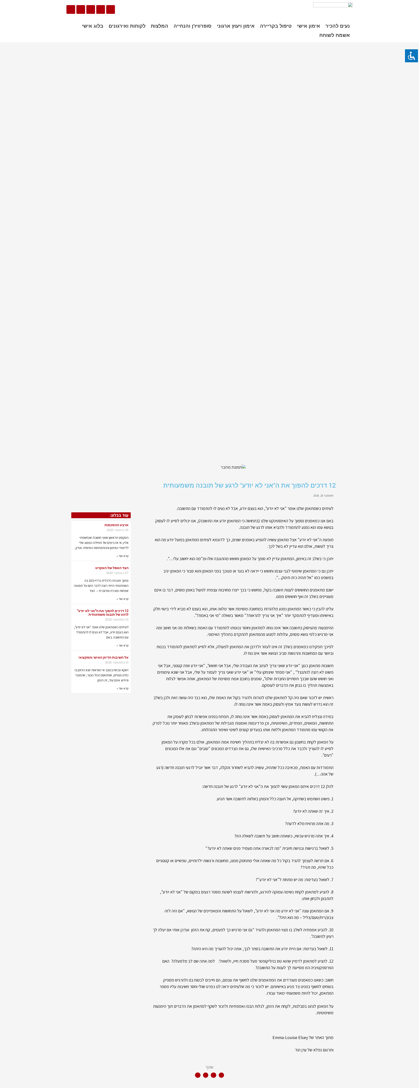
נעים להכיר (337, 26)
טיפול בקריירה (276, 26)
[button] (221, 1075)
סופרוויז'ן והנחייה (192, 26)
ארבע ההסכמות (117, 525)
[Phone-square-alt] (80, 9)
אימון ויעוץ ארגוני (236, 26)
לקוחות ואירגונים (127, 26)
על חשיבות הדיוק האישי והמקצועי (103, 657)
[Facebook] (110, 9)
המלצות (159, 26)
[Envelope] (90, 9)
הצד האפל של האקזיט (112, 568)
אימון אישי (308, 26)
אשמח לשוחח (334, 35)
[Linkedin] (100, 9)
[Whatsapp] (70, 9)
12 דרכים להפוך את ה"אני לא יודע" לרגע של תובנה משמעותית (103, 612)
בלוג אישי (92, 26)
